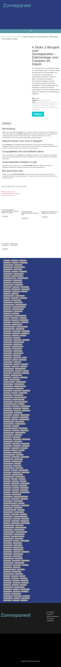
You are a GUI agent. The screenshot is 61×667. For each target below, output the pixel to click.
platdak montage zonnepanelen (17, 461)
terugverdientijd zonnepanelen (24, 419)
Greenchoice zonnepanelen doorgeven (10, 509)
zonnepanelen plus (7, 289)
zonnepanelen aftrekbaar (8, 357)
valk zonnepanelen (17, 410)
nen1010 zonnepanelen (16, 472)
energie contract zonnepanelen (19, 534)
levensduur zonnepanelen (25, 483)
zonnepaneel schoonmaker (8, 364)
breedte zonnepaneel (7, 571)
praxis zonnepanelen (20, 454)
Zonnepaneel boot (6, 375)
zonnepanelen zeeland (23, 262)
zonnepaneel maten (18, 370)
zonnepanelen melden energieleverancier (19, 306)
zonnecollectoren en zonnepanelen (9, 381)
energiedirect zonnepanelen (8, 529)
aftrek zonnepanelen (16, 591)
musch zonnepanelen (7, 474)
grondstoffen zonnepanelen (8, 507)
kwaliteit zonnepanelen (23, 485)
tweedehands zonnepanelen (8, 412)
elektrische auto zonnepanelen (8, 538)
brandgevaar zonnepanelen (16, 571)
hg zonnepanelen (21, 503)
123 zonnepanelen (16, 600)
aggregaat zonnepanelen (7, 591)
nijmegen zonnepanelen (7, 472)
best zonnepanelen (7, 578)
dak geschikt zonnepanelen (17, 556)
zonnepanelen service (7, 282)
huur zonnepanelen (7, 498)
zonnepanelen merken (7, 306)
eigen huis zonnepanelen (8, 540)
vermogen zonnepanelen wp (25, 406)
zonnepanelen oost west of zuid (9, 295)
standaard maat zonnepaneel (8, 434)
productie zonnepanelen (7, 452)
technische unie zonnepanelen (8, 423)
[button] (30, 31)
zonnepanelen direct (7, 335)
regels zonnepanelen (26, 445)
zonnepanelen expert (7, 324)
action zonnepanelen (25, 591)
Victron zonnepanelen (15, 406)
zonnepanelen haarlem (14, 317)
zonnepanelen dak (23, 335)
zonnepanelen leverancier (18, 311)
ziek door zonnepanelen (19, 388)
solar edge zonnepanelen (8, 439)
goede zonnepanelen (21, 509)
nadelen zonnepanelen (25, 472)
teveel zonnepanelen (15, 417)
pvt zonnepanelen (14, 450)
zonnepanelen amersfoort (8, 353)
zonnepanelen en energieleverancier (9, 326)
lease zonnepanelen (15, 485)
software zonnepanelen (17, 439)
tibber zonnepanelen (7, 417)
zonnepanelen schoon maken (8, 284)
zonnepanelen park (24, 291)
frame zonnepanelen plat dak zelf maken (20, 516)
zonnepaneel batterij (24, 377)
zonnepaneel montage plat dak (8, 370)
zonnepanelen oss (7, 293)
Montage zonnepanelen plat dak (9, 476)
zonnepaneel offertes (15, 366)
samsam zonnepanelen (17, 441)
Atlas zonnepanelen (25, 582)
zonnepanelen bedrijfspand (17, 348)
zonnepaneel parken (24, 364)
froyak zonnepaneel (23, 514)
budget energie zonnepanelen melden (9, 569)
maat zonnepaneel (23, 481)
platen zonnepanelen (7, 461)
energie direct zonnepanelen (8, 534)
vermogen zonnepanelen (7, 408)
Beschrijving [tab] (6, 123)
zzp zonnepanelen (7, 260)
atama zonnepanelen (7, 584)
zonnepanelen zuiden (7, 262)
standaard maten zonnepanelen (9, 432)
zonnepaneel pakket (7, 366)
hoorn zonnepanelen (24, 498)
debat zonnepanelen (25, 551)
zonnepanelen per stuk (7, 291)
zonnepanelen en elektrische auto (9, 328)
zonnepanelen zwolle (23, 260)
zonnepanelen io (6, 317)
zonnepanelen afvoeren (16, 355)
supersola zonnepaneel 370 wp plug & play (10, 428)
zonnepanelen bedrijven (7, 348)
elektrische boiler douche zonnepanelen (18, 536)
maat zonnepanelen (15, 481)
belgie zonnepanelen (24, 578)
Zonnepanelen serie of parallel (17, 282)
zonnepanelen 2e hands (17, 357)
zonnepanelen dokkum (25, 333)
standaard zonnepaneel (24, 430)
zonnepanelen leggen (15, 313)
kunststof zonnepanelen (7, 487)
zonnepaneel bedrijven (7, 377)
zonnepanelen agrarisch (7, 355)
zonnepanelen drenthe (7, 333)
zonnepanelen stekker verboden (22, 278)
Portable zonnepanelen (24, 456)
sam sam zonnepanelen (16, 443)
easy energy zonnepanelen (8, 545)
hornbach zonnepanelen (15, 498)
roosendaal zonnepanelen (8, 445)
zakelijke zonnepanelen (17, 390)
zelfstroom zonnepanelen (8, 390)
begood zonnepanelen (7, 580)
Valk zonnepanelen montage (8, 410)
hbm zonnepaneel (6, 505)
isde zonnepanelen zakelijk (16, 494)
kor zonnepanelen (16, 487)
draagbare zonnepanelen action (18, 547)
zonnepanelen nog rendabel (16, 300)
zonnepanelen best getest (18, 344)
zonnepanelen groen (23, 317)
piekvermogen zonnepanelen (8, 463)
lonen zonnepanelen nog (15, 483)
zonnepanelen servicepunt (17, 280)
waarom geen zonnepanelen (8, 401)
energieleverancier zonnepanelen (21, 527)
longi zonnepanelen (7, 483)
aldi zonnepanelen (16, 589)
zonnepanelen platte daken (16, 289)
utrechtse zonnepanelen (26, 410)
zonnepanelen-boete (14, 260)
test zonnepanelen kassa (24, 417)
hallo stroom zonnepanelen (15, 505)
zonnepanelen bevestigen (47, 105)
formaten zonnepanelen (7, 518)
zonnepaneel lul (25, 370)
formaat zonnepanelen (16, 518)
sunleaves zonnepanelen (23, 428)
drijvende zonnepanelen (7, 547)
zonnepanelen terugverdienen (18, 273)
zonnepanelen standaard (7, 280)
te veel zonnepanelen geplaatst (20, 423)
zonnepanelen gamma (7, 322)
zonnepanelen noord (7, 300)
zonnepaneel (6, 379)
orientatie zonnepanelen (17, 465)
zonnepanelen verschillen (18, 269)
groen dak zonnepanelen (18, 507)
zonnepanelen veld (15, 271)
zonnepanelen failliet (25, 322)
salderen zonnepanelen (25, 443)
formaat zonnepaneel (25, 518)
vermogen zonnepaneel (17, 408)
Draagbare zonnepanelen (8, 549)
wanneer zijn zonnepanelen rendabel (20, 397)
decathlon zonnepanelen (7, 551)
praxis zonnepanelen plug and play (9, 454)
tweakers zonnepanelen (18, 412)
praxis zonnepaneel (7, 456)
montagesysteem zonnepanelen (17, 474)
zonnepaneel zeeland (7, 359)
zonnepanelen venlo (7, 271)
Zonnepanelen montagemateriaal (9, 304)
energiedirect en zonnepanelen (19, 529)
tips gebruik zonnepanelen (47, 104)
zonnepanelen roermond (18, 284)
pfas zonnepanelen (17, 463)
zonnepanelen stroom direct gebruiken (10, 278)
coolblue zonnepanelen (18, 558)
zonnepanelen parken (16, 291)
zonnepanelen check (17, 337)
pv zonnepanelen (21, 450)
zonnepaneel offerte (23, 366)
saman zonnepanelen (7, 443)
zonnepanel (24, 357)
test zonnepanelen (7, 419)
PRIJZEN (5, 216)
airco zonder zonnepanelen (25, 589)
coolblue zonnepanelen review (8, 558)
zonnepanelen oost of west (20, 295)
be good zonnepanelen (41, 102)
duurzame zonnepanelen (18, 545)
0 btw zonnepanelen (24, 600)
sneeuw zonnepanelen (26, 439)
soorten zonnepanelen (18, 434)
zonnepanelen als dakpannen (18, 353)
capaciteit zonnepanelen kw (19, 562)
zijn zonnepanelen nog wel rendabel (19, 386)
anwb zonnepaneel (23, 584)
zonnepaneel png (16, 364)
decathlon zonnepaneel (16, 551)
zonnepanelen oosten (14, 293)
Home (3, 37)
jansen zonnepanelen (15, 492)
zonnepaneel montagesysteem (8, 368)
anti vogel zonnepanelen (7, 589)
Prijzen (38, 114)
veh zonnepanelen (25, 408)
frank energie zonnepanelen (8, 516)
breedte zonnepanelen (20, 569)
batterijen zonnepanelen (7, 582)
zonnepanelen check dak (39, 107)
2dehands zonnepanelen (7, 600)
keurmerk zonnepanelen (24, 487)
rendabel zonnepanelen (17, 445)
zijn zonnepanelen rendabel (8, 386)
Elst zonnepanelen (7, 536)
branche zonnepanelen (18, 573)
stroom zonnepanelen (7, 430)
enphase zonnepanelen (19, 525)
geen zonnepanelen (7, 514)
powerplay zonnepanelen (15, 456)
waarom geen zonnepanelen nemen (18, 399)
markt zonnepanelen (7, 481)
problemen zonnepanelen (17, 452)
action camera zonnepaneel (16, 593)
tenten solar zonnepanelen (19, 421)
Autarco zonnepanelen (16, 582)
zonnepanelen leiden (7, 313)
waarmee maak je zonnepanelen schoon (21, 401)
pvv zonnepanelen (7, 450)
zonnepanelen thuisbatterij (8, 273)
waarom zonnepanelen (7, 399)
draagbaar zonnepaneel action (18, 549)
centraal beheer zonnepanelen (8, 562)
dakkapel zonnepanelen (7, 556)
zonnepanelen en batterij (20, 328)
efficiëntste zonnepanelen (25, 540)
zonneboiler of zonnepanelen (21, 381)
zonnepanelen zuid (15, 262)
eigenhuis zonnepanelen (19, 538)
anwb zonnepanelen (15, 584)
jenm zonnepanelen (7, 492)
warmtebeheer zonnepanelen (8, 397)
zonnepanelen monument (18, 302)
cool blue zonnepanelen (16, 560)
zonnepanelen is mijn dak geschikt (20, 315)
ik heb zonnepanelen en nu (8, 496)
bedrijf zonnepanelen (16, 580)
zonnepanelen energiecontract (16, 324)
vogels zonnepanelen (7, 406)
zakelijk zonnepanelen (26, 390)
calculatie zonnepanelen (7, 567)
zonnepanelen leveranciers (8, 311)
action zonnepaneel (7, 593)
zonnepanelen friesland (16, 322)
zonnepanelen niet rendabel (8, 302)
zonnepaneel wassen (22, 359)
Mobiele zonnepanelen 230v (20, 476)
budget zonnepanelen (16, 567)
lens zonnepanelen (7, 485)
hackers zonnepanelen (24, 505)
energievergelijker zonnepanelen (9, 527)
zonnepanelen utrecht (23, 271)
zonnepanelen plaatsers (25, 289)
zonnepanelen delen (15, 335)
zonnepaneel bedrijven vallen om (16, 375)
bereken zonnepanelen (15, 578)
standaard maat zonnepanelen (20, 432)
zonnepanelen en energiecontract (22, 326)
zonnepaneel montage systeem (20, 368)
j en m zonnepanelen (7, 494)
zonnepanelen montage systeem (21, 304)
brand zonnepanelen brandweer (9, 573)
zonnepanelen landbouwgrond (8, 315)
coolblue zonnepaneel (7, 560)
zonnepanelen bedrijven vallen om (17, 346)
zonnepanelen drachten (16, 333)
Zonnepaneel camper (14, 37)
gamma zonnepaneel (15, 514)
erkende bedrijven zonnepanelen (9, 525)
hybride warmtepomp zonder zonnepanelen (20, 496)
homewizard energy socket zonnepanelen (10, 503)
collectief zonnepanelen (25, 560)
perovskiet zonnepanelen (8, 465)
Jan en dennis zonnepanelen (24, 492)
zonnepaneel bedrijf (16, 377)
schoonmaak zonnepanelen (8, 441)
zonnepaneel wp (14, 359)
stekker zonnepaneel (15, 430)
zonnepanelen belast (7, 346)
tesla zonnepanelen (14, 419)
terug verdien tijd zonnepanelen (9, 421)
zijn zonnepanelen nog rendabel (9, 388)
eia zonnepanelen (16, 540)
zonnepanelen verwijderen (8, 269)
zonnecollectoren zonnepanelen (14, 379)
